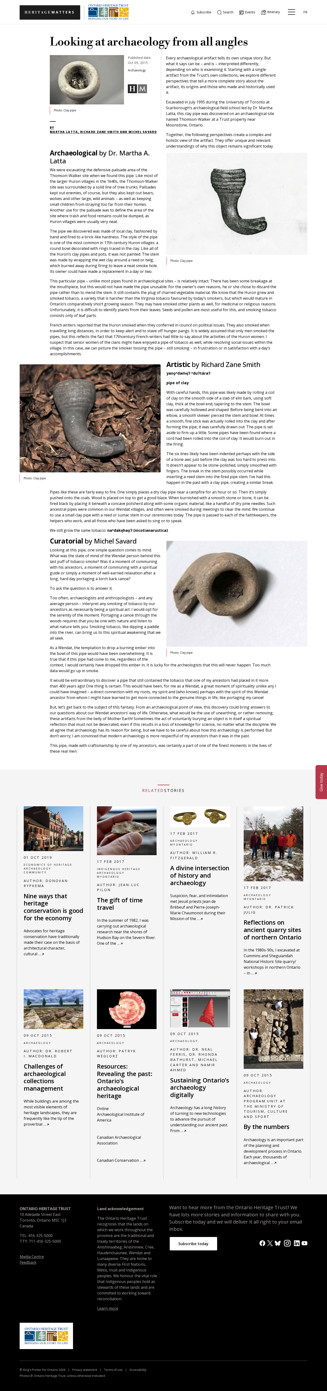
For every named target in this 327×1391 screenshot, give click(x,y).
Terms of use (113, 1370)
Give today (321, 782)
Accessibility (137, 1370)
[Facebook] (262, 1243)
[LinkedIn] (297, 1243)
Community (35, 872)
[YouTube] (304, 1243)
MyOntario (108, 876)
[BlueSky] (278, 1243)
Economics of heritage (48, 864)
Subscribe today (193, 1243)
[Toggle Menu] (292, 12)
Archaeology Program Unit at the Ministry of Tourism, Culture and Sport (266, 1106)
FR (305, 12)
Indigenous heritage (119, 869)
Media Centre (32, 1256)
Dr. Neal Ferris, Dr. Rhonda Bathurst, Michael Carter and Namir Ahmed (194, 1059)
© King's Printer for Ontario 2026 (43, 1370)
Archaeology (37, 868)
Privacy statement (85, 1370)
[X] (270, 1243)
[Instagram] (287, 1242)
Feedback (28, 1262)
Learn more (107, 1308)
